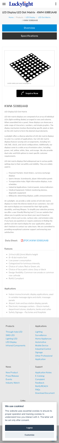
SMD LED (10, 335)
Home (11, 17)
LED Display (30, 17)
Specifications (29, 36)
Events (9, 379)
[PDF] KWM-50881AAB (35, 240)
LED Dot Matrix (44, 17)
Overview (29, 28)
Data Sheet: (11, 240)
